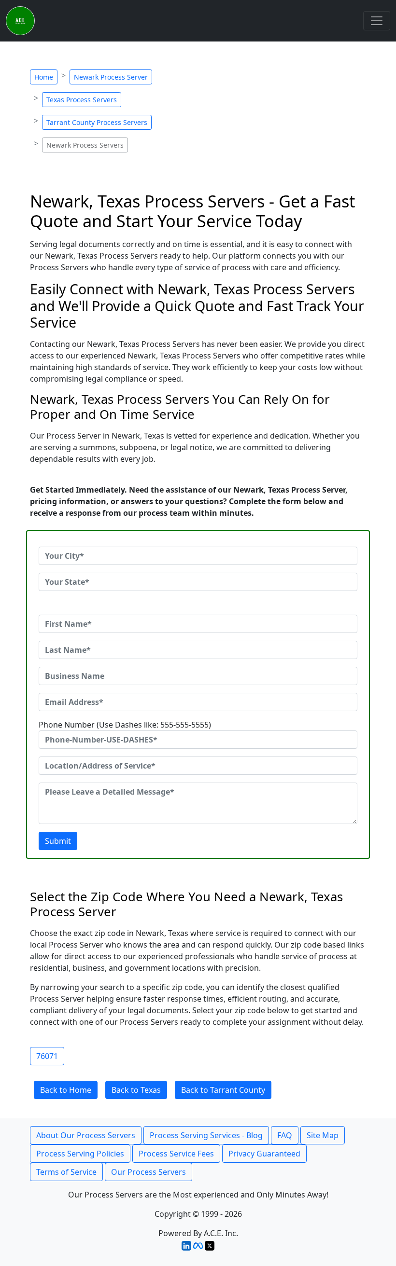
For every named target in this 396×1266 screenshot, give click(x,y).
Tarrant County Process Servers (96, 122)
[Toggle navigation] (376, 20)
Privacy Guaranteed (264, 1153)
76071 (47, 1056)
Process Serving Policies (80, 1153)
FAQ (284, 1135)
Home (43, 77)
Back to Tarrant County (223, 1090)
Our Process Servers (148, 1172)
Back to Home (65, 1090)
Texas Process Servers (81, 99)
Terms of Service (66, 1172)
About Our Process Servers (85, 1135)
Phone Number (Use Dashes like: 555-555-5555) (125, 724)
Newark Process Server (111, 77)
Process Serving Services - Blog (206, 1135)
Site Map (323, 1135)
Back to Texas (136, 1090)
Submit (58, 841)
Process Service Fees (176, 1153)
